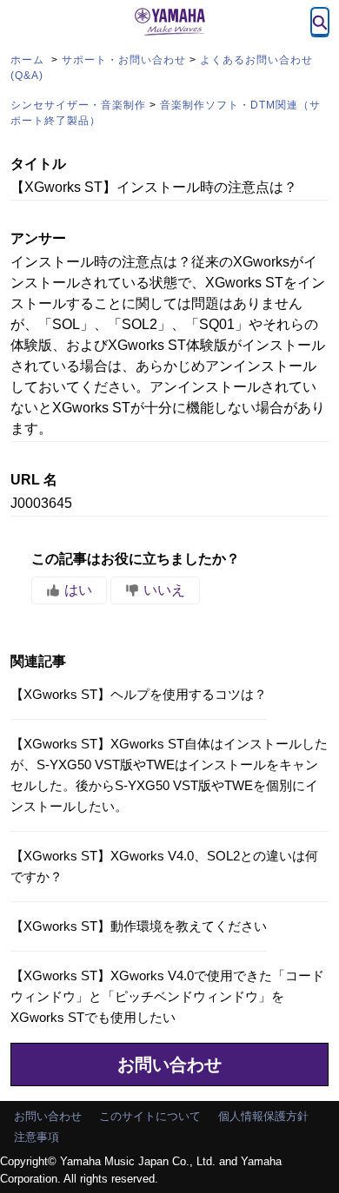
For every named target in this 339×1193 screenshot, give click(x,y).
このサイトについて (150, 1116)
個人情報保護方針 (263, 1116)
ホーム (29, 60)
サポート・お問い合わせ (124, 60)
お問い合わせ (169, 1064)
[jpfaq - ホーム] (169, 22)
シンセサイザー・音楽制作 (78, 105)
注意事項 (36, 1137)
